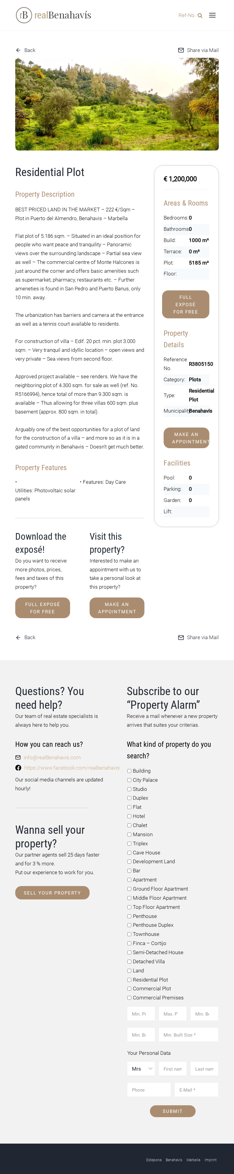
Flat (137, 807)
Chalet (140, 825)
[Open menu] (212, 15)
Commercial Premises (158, 998)
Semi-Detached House (158, 952)
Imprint (211, 1160)
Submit (173, 1111)
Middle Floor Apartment (159, 898)
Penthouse (145, 916)
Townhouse (146, 934)
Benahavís (174, 1160)
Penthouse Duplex (153, 925)
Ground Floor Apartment (160, 889)
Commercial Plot (152, 988)
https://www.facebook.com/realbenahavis (72, 768)
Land (138, 971)
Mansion (143, 834)
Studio (140, 789)
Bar (136, 871)
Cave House (146, 853)
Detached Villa (149, 961)
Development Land (154, 861)
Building (142, 771)
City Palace (145, 780)
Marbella (193, 1160)
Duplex (140, 798)
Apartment (145, 880)
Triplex (140, 843)
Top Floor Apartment (156, 907)
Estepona (153, 1160)
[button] (95, 147)
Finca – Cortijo (149, 943)
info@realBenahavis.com (52, 757)
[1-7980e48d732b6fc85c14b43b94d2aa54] (117, 104)
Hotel (139, 816)
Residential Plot (150, 980)
